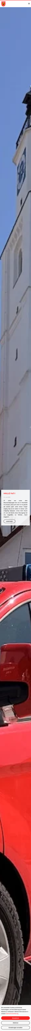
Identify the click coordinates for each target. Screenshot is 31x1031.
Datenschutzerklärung (12, 1013)
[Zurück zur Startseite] (3, 3)
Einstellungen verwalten (15, 1027)
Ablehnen (15, 1023)
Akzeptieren (15, 1018)
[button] (29, 3)
